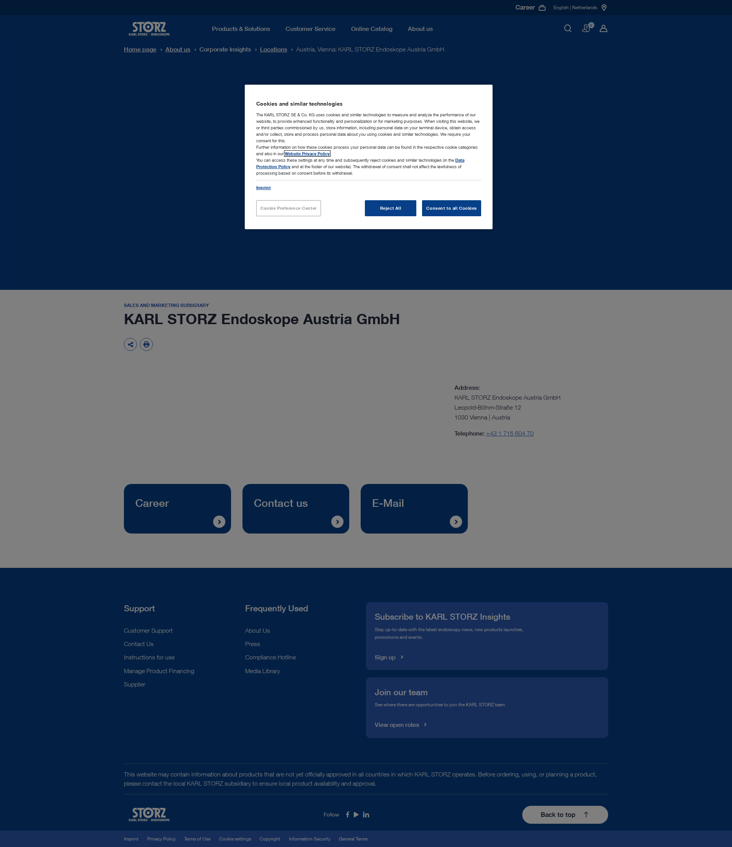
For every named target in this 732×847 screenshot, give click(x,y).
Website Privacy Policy (307, 153)
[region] (369, 157)
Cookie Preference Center (288, 208)
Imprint (263, 187)
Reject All (390, 208)
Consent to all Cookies (451, 208)
